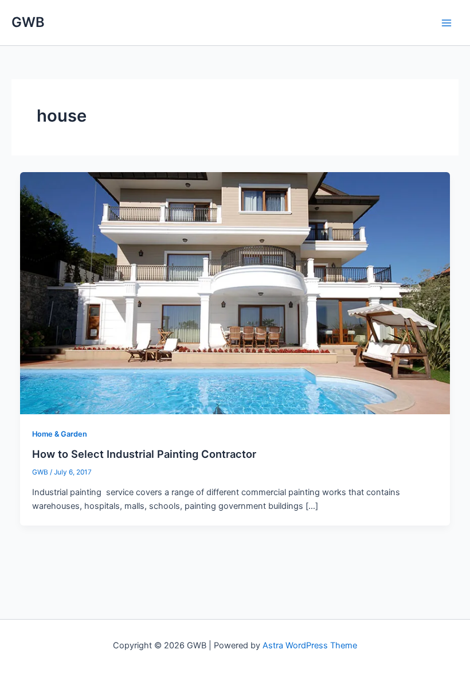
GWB (28, 22)
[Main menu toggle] (446, 23)
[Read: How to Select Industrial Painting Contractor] (235, 292)
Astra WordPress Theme (310, 645)
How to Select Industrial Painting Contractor (144, 454)
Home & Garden (59, 434)
